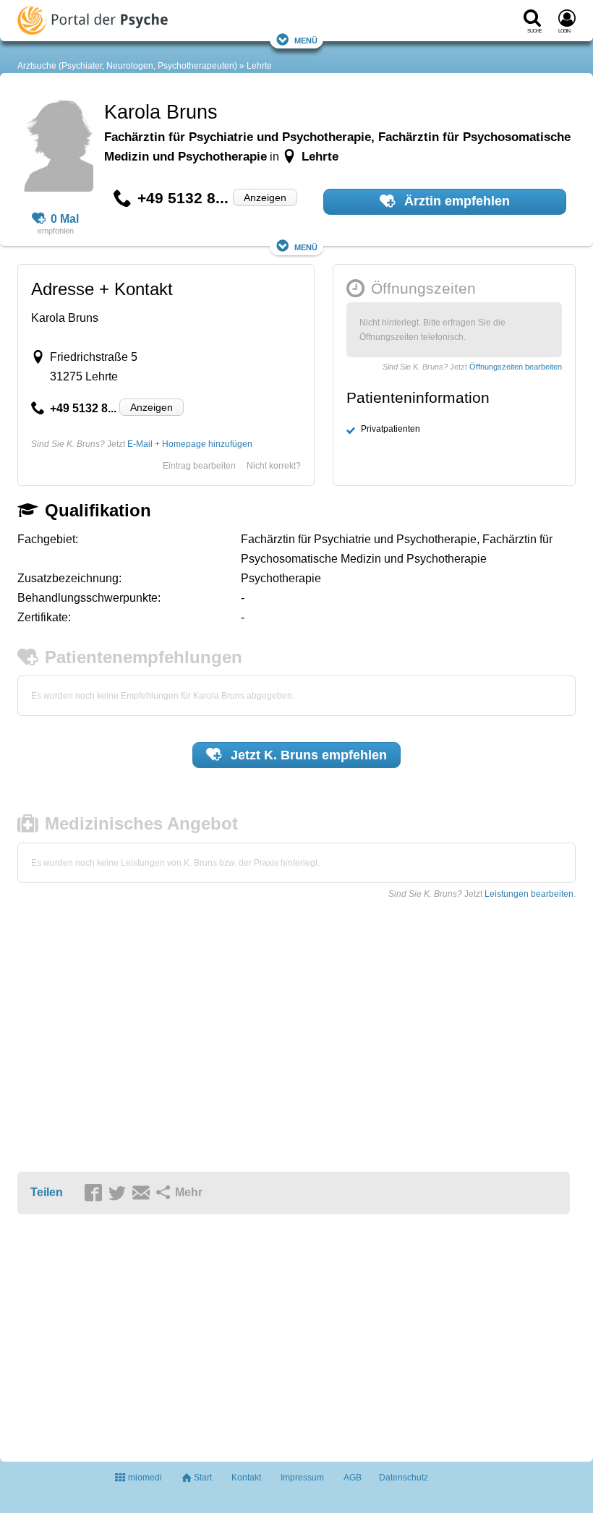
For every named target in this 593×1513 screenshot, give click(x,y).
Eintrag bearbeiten (199, 466)
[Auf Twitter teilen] (119, 1193)
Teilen (46, 1192)
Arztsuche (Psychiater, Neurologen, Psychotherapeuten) (127, 66)
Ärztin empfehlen (455, 201)
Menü (305, 39)
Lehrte (259, 66)
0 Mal (65, 219)
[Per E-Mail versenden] (143, 1193)
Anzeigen (265, 197)
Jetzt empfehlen (307, 755)
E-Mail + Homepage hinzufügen (189, 444)
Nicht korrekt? (274, 466)
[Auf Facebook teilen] (95, 1193)
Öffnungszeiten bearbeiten (515, 366)
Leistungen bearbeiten (529, 894)
